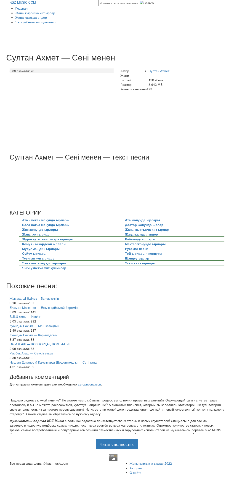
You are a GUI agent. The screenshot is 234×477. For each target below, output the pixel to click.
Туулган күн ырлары (38, 258)
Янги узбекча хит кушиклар (35, 22)
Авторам (136, 468)
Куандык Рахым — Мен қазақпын (34, 325)
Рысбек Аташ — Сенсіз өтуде (31, 353)
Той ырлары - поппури (143, 253)
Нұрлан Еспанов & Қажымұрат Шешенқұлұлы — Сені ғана (53, 362)
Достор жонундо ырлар (144, 224)
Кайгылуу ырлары (140, 239)
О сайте (135, 472)
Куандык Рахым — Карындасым (34, 335)
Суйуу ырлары (34, 253)
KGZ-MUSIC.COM (23, 2)
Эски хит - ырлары (140, 263)
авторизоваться (89, 384)
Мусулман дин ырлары (41, 248)
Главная (21, 8)
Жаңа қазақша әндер (31, 17)
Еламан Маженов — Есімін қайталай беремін (44, 307)
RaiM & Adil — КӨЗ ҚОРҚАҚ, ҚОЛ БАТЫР (40, 344)
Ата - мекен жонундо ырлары (45, 220)
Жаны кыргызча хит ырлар (35, 12)
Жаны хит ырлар (36, 234)
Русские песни (136, 248)
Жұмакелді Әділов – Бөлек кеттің (34, 298)
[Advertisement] (93, 36)
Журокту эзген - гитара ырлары (48, 239)
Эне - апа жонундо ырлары (44, 263)
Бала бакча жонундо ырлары (45, 224)
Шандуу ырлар (137, 258)
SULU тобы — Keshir (25, 316)
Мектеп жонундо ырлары (145, 243)
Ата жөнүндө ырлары (142, 220)
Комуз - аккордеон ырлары (44, 243)
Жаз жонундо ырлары (40, 229)
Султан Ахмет (159, 70)
